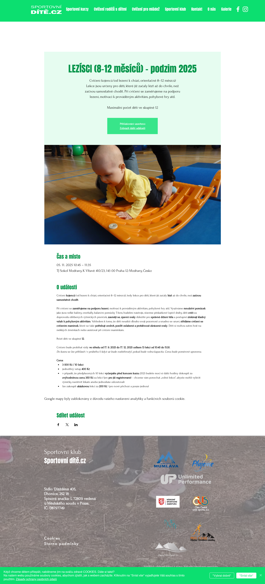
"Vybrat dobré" (222, 575)
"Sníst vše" (246, 575)
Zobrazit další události (132, 128)
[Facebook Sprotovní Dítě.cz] (238, 9)
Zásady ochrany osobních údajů (36, 579)
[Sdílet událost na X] (67, 424)
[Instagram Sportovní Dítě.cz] (245, 9)
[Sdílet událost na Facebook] (58, 424)
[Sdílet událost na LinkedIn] (76, 424)
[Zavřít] (261, 575)
